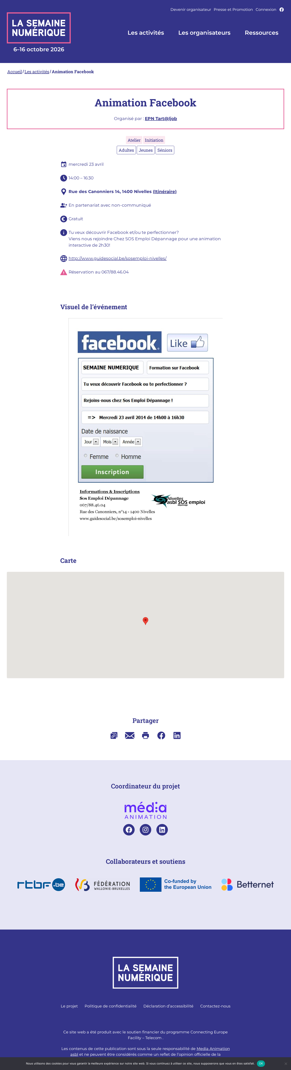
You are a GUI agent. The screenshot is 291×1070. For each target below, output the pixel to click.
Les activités (36, 71)
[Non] (286, 1063)
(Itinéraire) (165, 191)
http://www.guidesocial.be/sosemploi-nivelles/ (118, 258)
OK (261, 1063)
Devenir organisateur (190, 9)
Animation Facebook (73, 71)
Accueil (14, 71)
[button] (145, 621)
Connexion (266, 9)
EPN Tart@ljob (161, 118)
